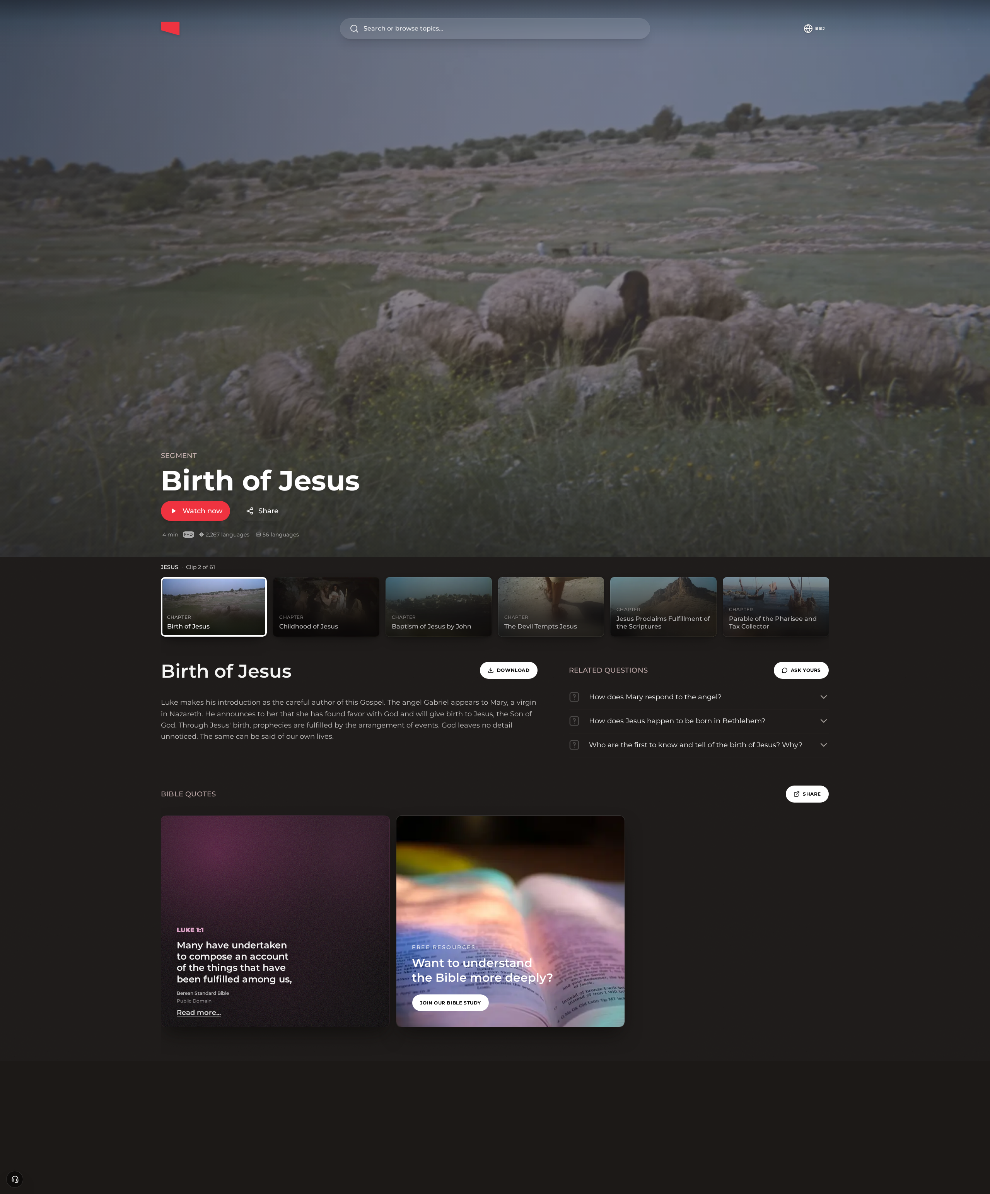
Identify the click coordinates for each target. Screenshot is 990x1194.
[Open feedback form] (14, 1179)
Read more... (199, 1012)
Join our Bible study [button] (450, 1003)
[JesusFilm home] (170, 29)
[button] (801, 670)
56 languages (281, 534)
